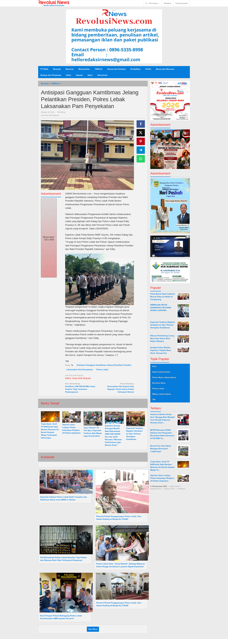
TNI (153, 400)
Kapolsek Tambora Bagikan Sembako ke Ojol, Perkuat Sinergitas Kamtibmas (134, 433)
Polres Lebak (102, 369)
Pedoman (181, 489)
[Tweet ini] (141, 132)
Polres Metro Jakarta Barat (164, 377)
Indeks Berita (175, 486)
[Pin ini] (141, 141)
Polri (154, 366)
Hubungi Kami (155, 489)
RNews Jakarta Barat (161, 394)
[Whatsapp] (141, 158)
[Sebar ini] (141, 124)
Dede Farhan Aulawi (161, 372)
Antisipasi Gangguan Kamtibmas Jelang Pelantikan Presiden (104, 365)
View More (93, 629)
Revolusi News (159, 383)
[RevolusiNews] (53, 3)
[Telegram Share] (141, 150)
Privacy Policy (169, 489)
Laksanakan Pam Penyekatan (79, 369)
